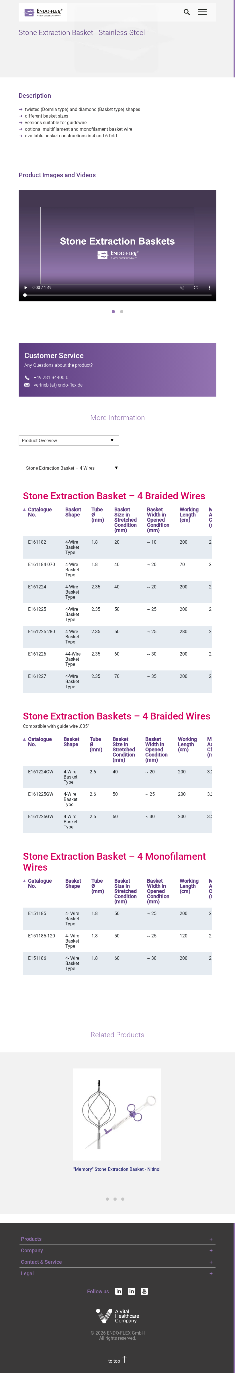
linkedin (118, 1291)
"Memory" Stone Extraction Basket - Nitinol (116, 1169)
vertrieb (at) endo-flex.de (58, 385)
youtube (144, 1291)
